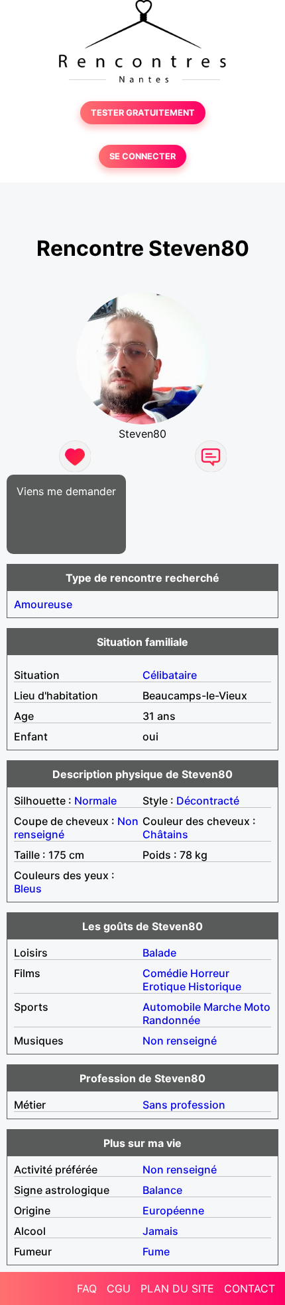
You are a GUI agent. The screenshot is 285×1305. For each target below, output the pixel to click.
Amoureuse (43, 604)
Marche (222, 1006)
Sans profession (183, 1104)
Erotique (164, 986)
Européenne (173, 1210)
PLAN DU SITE (177, 1288)
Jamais (160, 1231)
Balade (159, 952)
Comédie (165, 973)
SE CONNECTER (142, 156)
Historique (214, 986)
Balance (162, 1190)
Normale (95, 800)
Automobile (171, 1006)
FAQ (87, 1288)
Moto (257, 1006)
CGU (119, 1288)
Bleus (28, 888)
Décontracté (207, 800)
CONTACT (249, 1288)
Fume (156, 1251)
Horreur (209, 973)
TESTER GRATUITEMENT (143, 113)
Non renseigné (179, 1040)
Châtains (165, 834)
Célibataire (169, 675)
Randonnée (171, 1020)
